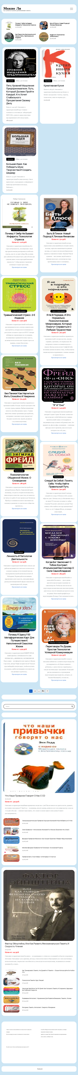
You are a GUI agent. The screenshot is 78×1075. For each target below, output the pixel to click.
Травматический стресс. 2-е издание (19, 316)
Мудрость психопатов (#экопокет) (57, 35)
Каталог (40, 1069)
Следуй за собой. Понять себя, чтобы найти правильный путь (59, 483)
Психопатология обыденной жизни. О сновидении (19, 477)
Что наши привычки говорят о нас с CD (25, 795)
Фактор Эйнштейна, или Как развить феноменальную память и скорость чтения (37, 945)
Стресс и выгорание (19, 311)
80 (43, 690)
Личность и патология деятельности (19, 557)
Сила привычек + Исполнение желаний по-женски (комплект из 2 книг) (45, 830)
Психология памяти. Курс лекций (33, 980)
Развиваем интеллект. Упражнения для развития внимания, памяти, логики (46, 998)
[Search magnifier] (72, 706)
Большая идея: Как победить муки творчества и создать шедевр (18, 168)
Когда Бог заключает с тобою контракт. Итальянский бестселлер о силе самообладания (58, 566)
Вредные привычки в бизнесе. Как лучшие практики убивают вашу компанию (47, 839)
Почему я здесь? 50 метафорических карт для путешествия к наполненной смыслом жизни (19, 640)
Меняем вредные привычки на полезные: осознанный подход (42, 848)
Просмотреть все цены (19, 267)
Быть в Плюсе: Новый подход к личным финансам (60, 24)
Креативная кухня (54, 85)
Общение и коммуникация (19, 631)
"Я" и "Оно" (59, 405)
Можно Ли (12, 8)
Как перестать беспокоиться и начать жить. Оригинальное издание (25, 35)
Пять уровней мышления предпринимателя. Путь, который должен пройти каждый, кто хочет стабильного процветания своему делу (20, 94)
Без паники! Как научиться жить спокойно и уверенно (19, 395)
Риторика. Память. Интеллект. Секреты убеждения (38, 1007)
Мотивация (19, 552)
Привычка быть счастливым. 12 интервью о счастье (39, 857)
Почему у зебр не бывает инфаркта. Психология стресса (25, 24)
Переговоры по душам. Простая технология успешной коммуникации (59, 649)
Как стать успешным (19, 230)
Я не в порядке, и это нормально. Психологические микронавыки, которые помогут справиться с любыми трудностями (59, 322)
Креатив (10, 81)
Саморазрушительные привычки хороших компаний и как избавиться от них (47, 821)
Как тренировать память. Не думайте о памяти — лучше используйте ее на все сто (48, 971)
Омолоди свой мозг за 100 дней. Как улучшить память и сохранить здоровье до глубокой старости (47, 989)
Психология (58, 401)
